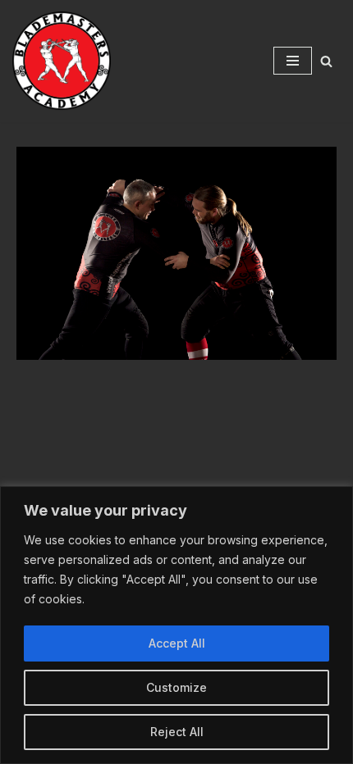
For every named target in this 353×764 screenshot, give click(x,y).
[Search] (326, 61)
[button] (176, 253)
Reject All (177, 732)
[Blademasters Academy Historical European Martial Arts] (61, 61)
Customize (176, 687)
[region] (176, 625)
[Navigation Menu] (292, 61)
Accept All (177, 643)
